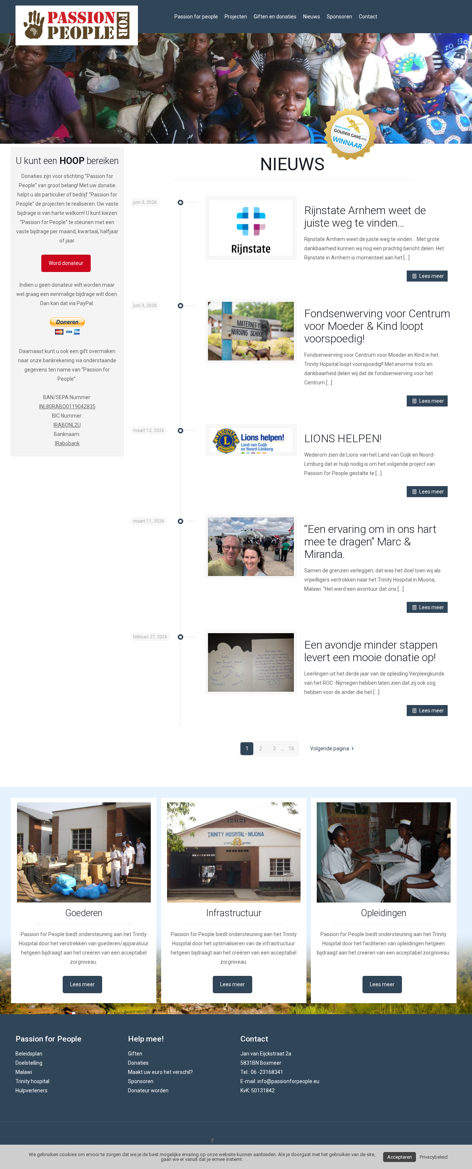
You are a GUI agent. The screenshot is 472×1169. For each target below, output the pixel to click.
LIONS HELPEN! (343, 438)
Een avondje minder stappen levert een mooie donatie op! (371, 651)
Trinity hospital (32, 1081)
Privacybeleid (434, 1157)
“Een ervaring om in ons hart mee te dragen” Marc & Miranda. (370, 542)
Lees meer (431, 276)
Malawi (23, 1072)
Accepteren (399, 1157)
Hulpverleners (31, 1090)
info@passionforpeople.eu (288, 1081)
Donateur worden (148, 1090)
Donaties (138, 1063)
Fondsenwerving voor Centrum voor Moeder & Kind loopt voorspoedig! (377, 326)
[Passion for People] (76, 25)
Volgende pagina (329, 748)
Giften (135, 1054)
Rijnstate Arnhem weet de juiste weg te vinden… (365, 216)
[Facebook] (212, 1140)
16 (291, 748)
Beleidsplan (28, 1054)
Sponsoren (140, 1081)
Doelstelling (28, 1063)
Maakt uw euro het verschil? (160, 1072)
